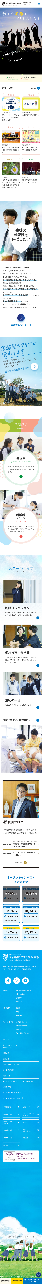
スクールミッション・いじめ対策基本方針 (18, 1081)
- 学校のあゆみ (20, 994)
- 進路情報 (18, 1015)
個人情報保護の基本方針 (11, 1092)
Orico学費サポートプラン (28, 1130)
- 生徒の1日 (19, 1029)
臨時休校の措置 (7, 1115)
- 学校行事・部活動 (21, 1025)
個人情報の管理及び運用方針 (13, 1098)
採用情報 (5, 1145)
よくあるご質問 (8, 1070)
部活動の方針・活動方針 (7, 1122)
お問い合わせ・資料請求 (11, 1064)
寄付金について (27, 1122)
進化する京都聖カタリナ (17, 369)
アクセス (6, 1039)
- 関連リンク (19, 1001)
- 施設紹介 (18, 998)
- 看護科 (17, 1012)
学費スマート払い (8, 1138)
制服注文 (25, 1138)
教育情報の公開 (7, 1130)
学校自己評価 (7, 1107)
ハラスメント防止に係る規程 (28, 1114)
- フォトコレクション (22, 1033)
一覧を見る (33, 88)
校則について (26, 1107)
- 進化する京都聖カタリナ (23, 990)
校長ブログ (7, 1075)
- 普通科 (17, 1008)
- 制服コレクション (21, 1022)
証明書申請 (7, 1087)
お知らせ (6, 1058)
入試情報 (6, 1053)
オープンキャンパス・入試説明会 (11, 1046)
